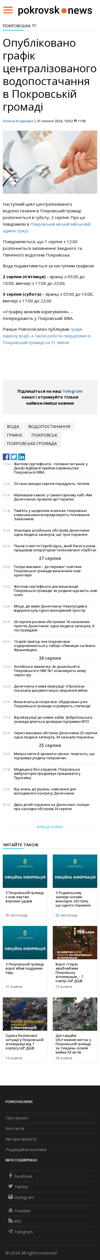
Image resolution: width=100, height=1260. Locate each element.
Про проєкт (17, 1117)
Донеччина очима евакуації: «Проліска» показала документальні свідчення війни (51, 688)
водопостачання (49, 426)
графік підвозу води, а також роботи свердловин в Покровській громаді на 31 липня (47, 335)
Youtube (22, 1210)
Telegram (72, 391)
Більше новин (50, 827)
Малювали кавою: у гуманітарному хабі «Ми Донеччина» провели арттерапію (53, 497)
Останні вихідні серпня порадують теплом (51, 484)
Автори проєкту (21, 1139)
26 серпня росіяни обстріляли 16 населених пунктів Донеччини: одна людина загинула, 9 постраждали (54, 626)
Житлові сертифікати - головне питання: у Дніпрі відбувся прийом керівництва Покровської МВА (51, 468)
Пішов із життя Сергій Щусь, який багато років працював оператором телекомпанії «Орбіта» (55, 548)
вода (13, 426)
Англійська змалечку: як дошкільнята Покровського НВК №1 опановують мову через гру (50, 670)
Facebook (23, 1176)
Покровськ (44, 435)
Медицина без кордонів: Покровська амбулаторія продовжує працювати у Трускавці (47, 773)
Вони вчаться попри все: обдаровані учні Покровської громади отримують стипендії (52, 704)
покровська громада (32, 443)
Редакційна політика (26, 1149)
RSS (17, 1221)
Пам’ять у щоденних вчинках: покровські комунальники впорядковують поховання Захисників (51, 515)
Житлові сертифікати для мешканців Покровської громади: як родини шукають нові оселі (55, 590)
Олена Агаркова (18, 120)
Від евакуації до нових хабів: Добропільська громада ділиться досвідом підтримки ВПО (53, 719)
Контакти (15, 1128)
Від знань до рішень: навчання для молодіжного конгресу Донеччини (45, 791)
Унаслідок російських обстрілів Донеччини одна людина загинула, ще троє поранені (51, 532)
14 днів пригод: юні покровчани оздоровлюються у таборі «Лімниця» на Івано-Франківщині (55, 645)
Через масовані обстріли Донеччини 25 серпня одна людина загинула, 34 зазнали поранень (55, 735)
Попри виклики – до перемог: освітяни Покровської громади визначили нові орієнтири (48, 571)
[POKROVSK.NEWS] (55, 9)
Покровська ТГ (20, 25)
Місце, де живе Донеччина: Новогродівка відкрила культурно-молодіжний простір (50, 608)
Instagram (24, 1197)
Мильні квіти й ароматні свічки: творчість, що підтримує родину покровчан (54, 756)
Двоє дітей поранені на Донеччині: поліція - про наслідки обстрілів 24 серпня (52, 807)
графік (14, 435)
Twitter (21, 1186)
